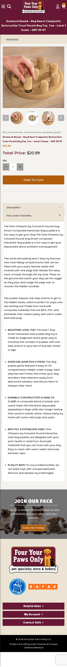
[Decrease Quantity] (6, 166)
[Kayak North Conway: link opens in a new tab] (43, 587)
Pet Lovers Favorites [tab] (19, 215)
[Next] (61, 118)
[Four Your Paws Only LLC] (33, 560)
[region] (33, 118)
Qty (5, 160)
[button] (63, 7)
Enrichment (12, 39)
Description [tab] (13, 207)
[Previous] (6, 118)
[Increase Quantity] (20, 166)
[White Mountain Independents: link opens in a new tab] (17, 587)
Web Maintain (38, 644)
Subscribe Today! (33, 527)
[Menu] (3, 7)
